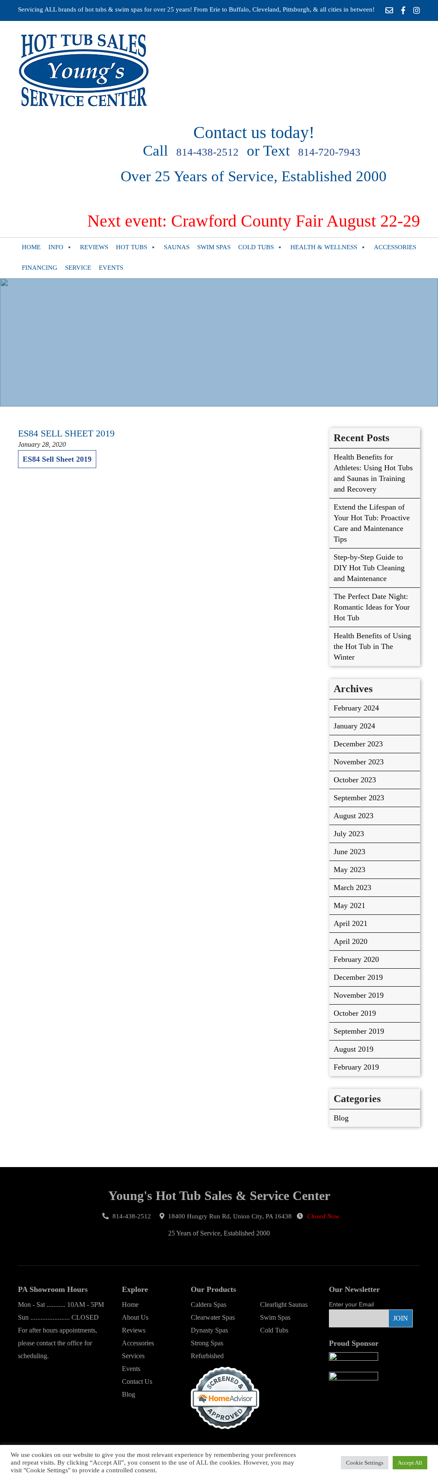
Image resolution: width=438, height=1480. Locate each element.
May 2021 (349, 905)
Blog (341, 1118)
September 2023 (359, 797)
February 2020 (356, 959)
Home (31, 247)
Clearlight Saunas (284, 1304)
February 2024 (356, 708)
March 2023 (352, 887)
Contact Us (137, 1381)
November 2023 (359, 762)
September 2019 (359, 1031)
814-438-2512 (207, 152)
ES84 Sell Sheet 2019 (57, 459)
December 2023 (358, 744)
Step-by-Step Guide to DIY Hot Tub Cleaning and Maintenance (369, 568)
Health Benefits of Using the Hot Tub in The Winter (372, 646)
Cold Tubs (256, 247)
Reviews (94, 247)
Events (111, 267)
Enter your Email (351, 1304)
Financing (39, 267)
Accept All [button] (410, 1462)
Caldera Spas (208, 1304)
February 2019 (356, 1067)
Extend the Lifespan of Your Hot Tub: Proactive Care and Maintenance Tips (372, 523)
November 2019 (359, 995)
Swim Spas (214, 247)
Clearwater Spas (213, 1317)
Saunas (176, 247)
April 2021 (350, 923)
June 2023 (349, 851)
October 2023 (355, 779)
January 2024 (354, 726)
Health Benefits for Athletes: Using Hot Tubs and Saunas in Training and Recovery (373, 473)
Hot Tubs (131, 247)
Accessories (395, 247)
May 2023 (349, 869)
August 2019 (353, 1049)
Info (55, 247)
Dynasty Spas (209, 1330)
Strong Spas (207, 1343)
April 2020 (350, 941)
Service (78, 267)
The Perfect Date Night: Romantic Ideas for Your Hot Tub (372, 607)
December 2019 (358, 977)
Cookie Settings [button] (364, 1462)
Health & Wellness (323, 247)
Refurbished (207, 1355)
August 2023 (353, 815)
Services (133, 1355)
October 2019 (355, 1013)
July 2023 (349, 833)
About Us (135, 1317)
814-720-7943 (329, 152)
